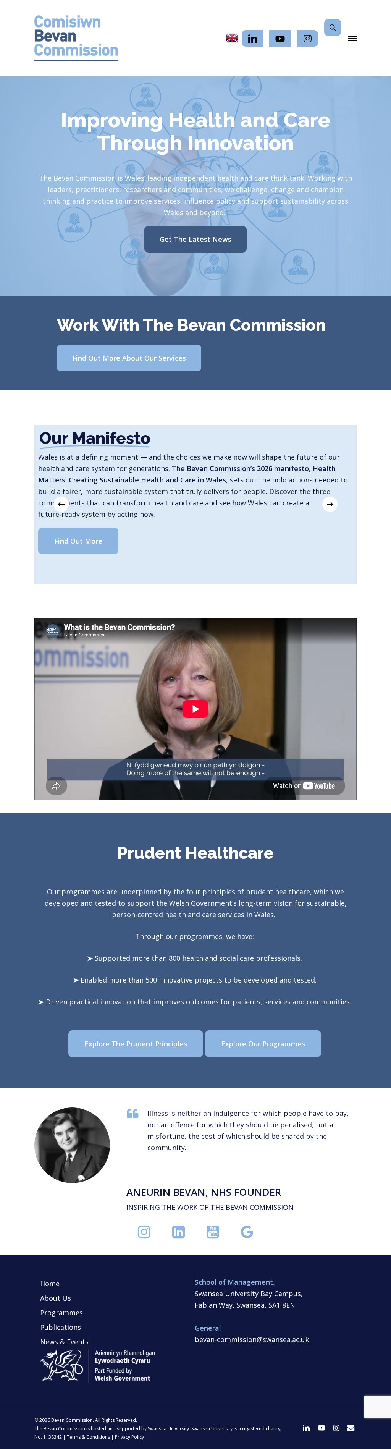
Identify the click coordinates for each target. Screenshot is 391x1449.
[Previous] (61, 504)
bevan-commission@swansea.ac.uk (252, 1339)
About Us (55, 1298)
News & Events (64, 1341)
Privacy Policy (129, 1437)
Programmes (61, 1312)
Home (50, 1283)
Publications (60, 1327)
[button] (352, 38)
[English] (232, 38)
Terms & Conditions (88, 1437)
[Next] (330, 504)
